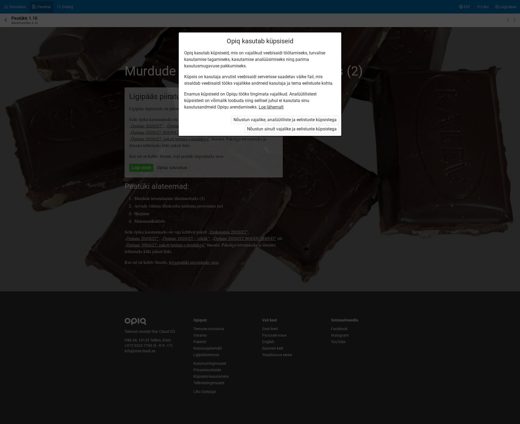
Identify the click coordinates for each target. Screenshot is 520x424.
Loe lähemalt (271, 107)
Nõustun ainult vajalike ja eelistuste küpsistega (292, 129)
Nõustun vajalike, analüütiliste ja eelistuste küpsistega (285, 119)
